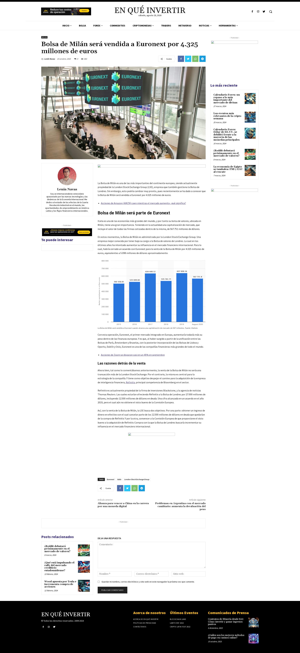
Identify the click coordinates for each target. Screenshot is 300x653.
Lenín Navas (49, 59)
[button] (270, 11)
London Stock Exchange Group (136, 479)
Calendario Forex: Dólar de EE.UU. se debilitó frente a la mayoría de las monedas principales (226, 134)
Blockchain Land (178, 619)
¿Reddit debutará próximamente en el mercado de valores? (57, 549)
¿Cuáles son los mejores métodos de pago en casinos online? (226, 636)
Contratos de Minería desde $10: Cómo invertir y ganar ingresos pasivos (226, 622)
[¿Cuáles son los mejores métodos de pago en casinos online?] (254, 638)
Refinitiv (130, 382)
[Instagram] (258, 12)
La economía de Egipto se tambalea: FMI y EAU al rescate (228, 169)
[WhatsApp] (195, 59)
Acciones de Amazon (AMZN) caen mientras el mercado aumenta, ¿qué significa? (143, 203)
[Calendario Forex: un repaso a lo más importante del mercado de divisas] (250, 98)
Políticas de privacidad (144, 623)
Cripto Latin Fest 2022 (180, 627)
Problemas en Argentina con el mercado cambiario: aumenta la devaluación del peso (180, 506)
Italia (119, 479)
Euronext (110, 479)
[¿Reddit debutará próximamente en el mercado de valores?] (84, 550)
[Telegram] (202, 59)
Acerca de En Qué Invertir (145, 619)
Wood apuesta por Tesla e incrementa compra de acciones (60, 584)
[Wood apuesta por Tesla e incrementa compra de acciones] (84, 586)
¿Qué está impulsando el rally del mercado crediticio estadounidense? (59, 566)
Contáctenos (139, 627)
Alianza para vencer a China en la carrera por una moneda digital (123, 505)
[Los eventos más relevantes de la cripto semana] (250, 117)
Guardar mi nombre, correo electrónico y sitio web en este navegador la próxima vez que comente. (148, 581)
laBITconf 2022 (177, 623)
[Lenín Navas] (67, 176)
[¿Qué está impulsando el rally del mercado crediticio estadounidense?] (84, 567)
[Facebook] (252, 12)
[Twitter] (264, 12)
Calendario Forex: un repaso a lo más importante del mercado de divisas (226, 98)
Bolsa (44, 37)
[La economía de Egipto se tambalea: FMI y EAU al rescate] (250, 170)
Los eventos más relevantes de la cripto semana (227, 116)
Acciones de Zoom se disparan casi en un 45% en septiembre (133, 354)
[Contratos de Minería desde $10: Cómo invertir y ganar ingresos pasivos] (254, 622)
